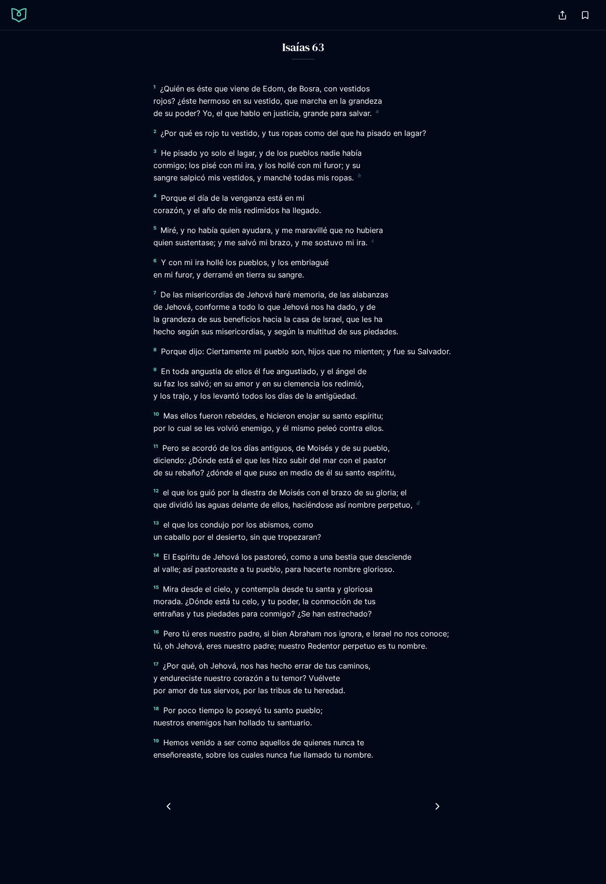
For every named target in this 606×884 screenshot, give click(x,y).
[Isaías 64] (437, 806)
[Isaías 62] (168, 806)
